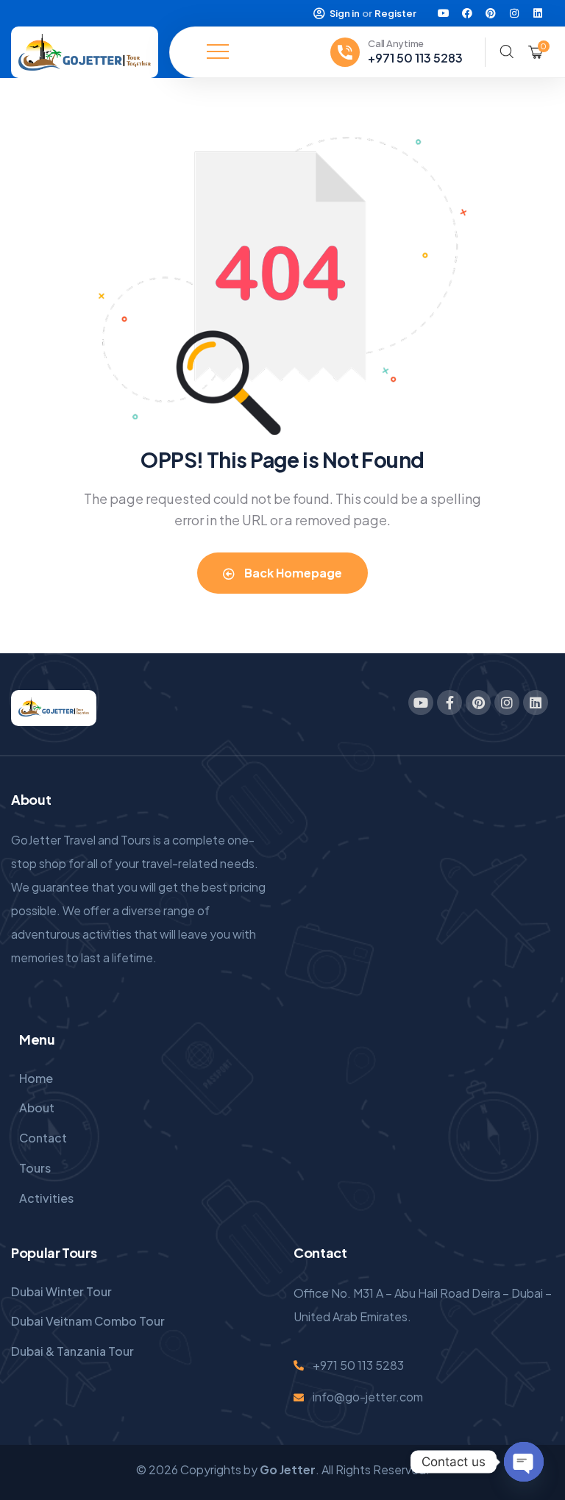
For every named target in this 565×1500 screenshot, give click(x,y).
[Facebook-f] (449, 702)
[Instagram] (514, 13)
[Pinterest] (491, 13)
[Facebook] (467, 13)
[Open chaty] (524, 1462)
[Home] (84, 52)
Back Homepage (292, 572)
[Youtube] (443, 13)
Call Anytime (396, 43)
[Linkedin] (538, 13)
